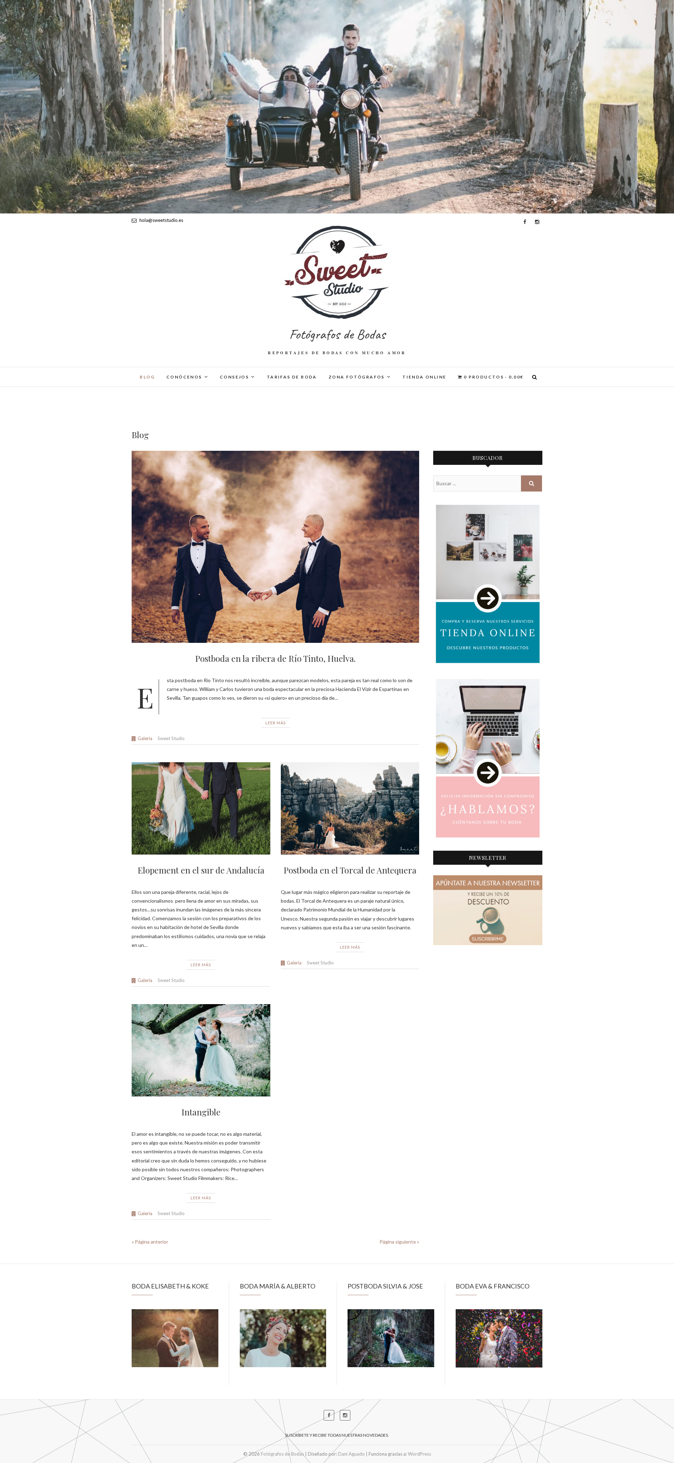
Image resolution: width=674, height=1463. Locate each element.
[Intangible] (201, 1050)
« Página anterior (150, 1242)
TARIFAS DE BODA (292, 377)
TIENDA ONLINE (424, 377)
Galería (145, 738)
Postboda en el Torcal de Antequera (350, 870)
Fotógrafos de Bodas (337, 334)
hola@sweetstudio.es (160, 220)
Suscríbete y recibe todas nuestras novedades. (337, 1435)
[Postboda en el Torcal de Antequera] (350, 808)
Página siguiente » (399, 1242)
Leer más (275, 722)
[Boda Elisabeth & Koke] (175, 1338)
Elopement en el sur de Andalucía (201, 870)
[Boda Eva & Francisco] (499, 1338)
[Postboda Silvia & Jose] (391, 1338)
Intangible (200, 1112)
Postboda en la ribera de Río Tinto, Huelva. (275, 658)
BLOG (147, 377)
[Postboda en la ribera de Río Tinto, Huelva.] (275, 547)
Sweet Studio (171, 738)
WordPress (419, 1454)
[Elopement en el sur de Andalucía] (201, 808)
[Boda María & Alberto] (283, 1338)
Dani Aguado (351, 1454)
